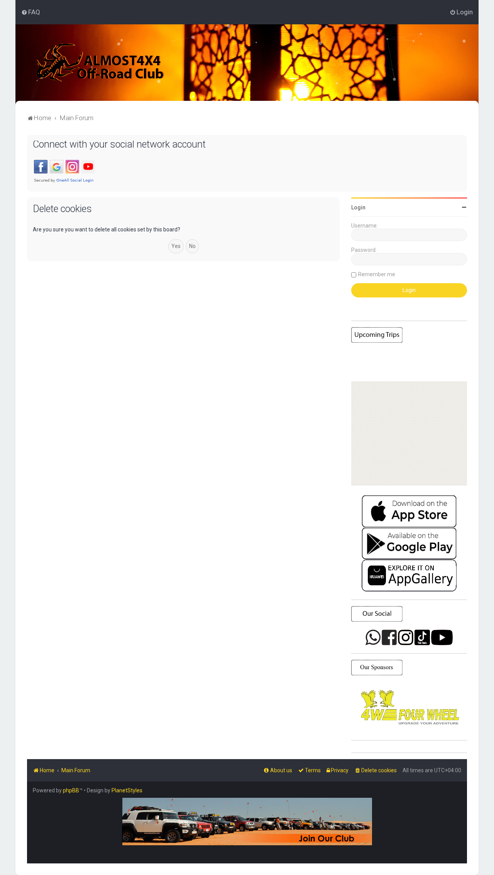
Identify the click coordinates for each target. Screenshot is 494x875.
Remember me (376, 274)
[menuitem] (30, 12)
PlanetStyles (127, 790)
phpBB (71, 790)
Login (358, 207)
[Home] (100, 63)
